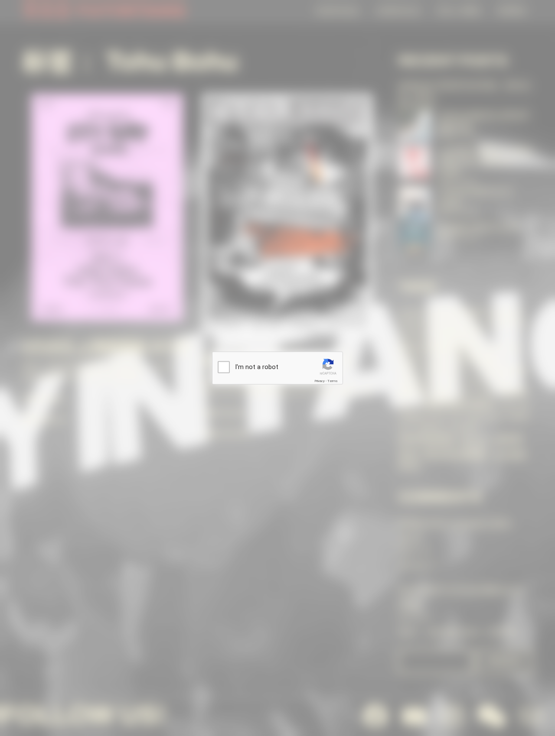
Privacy (319, 381)
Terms (332, 381)
